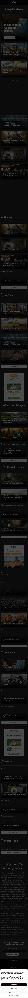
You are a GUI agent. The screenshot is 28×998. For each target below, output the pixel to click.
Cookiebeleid (11, 995)
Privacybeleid (16, 995)
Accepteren (14, 984)
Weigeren (14, 988)
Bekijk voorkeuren (14, 992)
